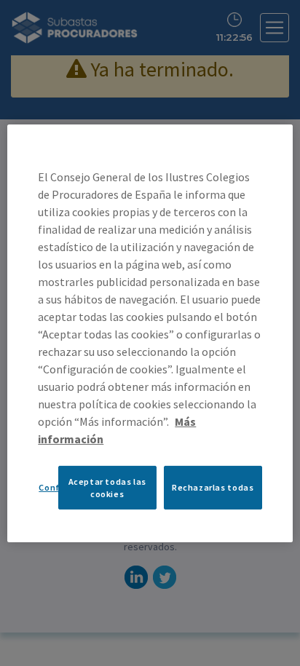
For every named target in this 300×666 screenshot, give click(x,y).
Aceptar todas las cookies (107, 487)
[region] (149, 333)
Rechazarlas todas (212, 487)
